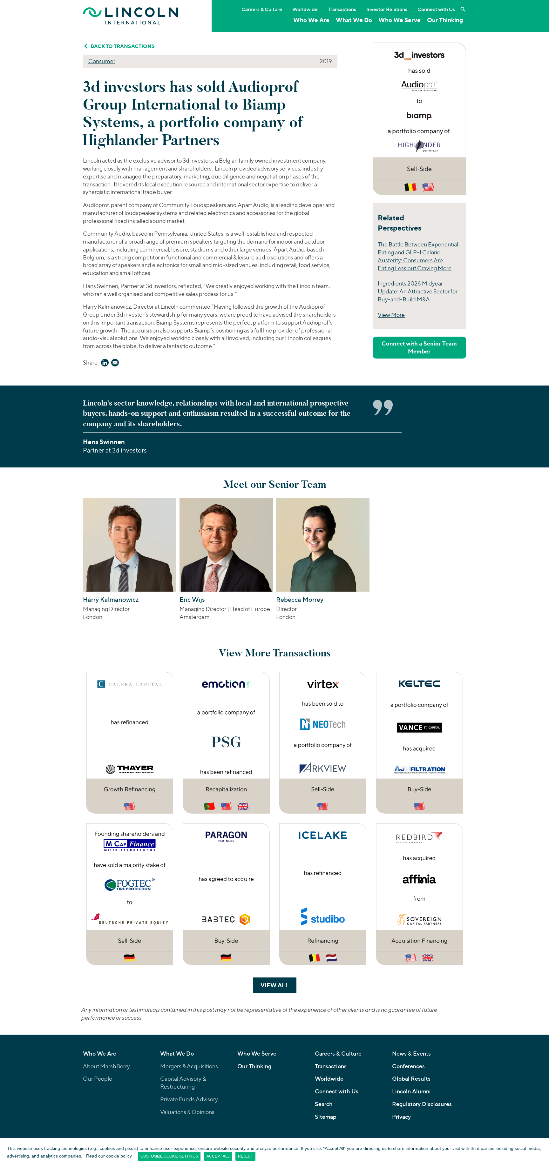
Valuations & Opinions (187, 1112)
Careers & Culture (261, 9)
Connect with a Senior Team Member (419, 347)
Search (324, 1104)
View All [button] (278, 985)
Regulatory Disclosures (422, 1104)
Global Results (411, 1078)
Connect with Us (436, 9)
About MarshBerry (106, 1066)
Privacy (401, 1116)
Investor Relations (386, 9)
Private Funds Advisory (189, 1099)
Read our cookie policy (109, 1155)
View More (391, 315)
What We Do (354, 20)
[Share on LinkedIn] (105, 364)
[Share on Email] (115, 364)
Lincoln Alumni (411, 1091)
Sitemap (325, 1116)
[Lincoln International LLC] (130, 16)
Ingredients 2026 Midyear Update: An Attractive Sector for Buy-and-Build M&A (418, 291)
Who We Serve (399, 20)
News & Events (411, 1053)
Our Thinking (445, 20)
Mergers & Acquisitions (189, 1066)
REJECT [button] (245, 1156)
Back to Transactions (123, 46)
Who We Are (311, 20)
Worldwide (305, 9)
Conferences (408, 1066)
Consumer (101, 61)
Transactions (342, 9)
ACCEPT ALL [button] (218, 1156)
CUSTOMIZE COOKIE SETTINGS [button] (169, 1156)
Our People (97, 1078)
